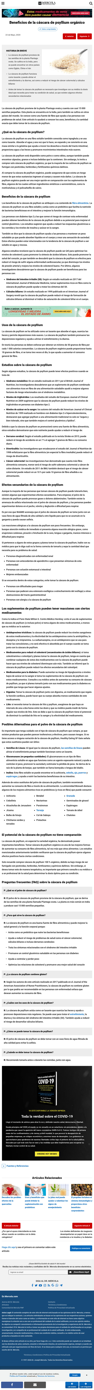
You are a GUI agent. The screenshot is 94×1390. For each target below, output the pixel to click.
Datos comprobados (49, 29)
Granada (70, 796)
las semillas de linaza (71, 748)
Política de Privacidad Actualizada (61, 1308)
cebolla (69, 772)
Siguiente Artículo (81, 1226)
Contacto (51, 1302)
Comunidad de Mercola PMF (13, 1308)
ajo (75, 772)
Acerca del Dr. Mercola (10, 1302)
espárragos (12, 776)
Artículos (5, 1305)
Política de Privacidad (18, 1376)
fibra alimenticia (80, 203)
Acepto (75, 1375)
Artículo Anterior (11, 1226)
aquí (50, 1341)
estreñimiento (77, 1014)
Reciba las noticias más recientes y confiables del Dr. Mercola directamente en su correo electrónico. (47, 1266)
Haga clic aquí (9, 1247)
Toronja (40, 810)
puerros (82, 772)
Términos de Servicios (45, 1376)
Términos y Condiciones (57, 1305)
